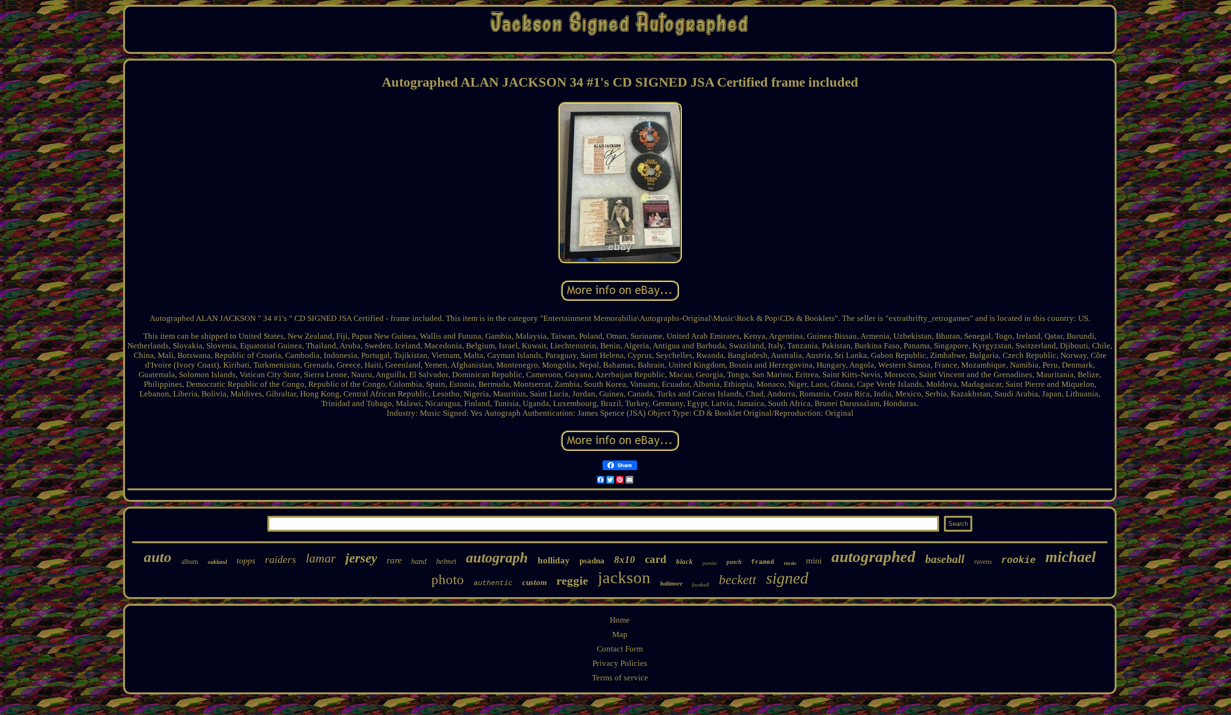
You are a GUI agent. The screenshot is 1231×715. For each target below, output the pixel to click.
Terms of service (620, 677)
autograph (497, 557)
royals (790, 563)
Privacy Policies (619, 663)
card (655, 559)
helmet (446, 561)
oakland (217, 562)
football (700, 584)
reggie (572, 580)
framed (762, 562)
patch (734, 561)
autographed (873, 556)
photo (447, 579)
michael (1070, 556)
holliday (554, 560)
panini (710, 563)
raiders (280, 559)
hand (419, 561)
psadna (591, 560)
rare (394, 560)
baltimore (671, 583)
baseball (945, 559)
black (684, 561)
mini (814, 560)
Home (620, 620)
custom (534, 582)
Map (620, 634)
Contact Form (620, 648)
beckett (737, 580)
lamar (321, 558)
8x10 (624, 559)
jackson (624, 577)
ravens (983, 561)
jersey (361, 557)
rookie (1018, 560)
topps (246, 560)
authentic (493, 583)
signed (787, 578)
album (189, 561)
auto (158, 557)
